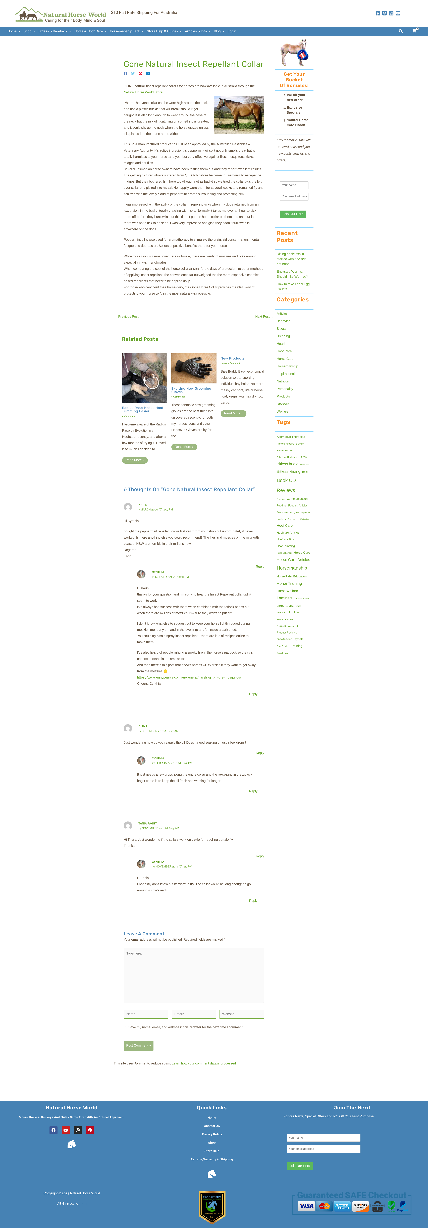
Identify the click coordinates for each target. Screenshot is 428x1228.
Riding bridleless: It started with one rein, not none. (292, 259)
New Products (233, 358)
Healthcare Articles (286, 519)
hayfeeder (305, 513)
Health (281, 344)
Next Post (264, 317)
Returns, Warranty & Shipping (212, 1159)
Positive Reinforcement (287, 626)
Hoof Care (284, 351)
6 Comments (178, 397)
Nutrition (283, 381)
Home (212, 1117)
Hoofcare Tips (285, 539)
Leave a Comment (230, 363)
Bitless (281, 329)
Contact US (212, 1126)
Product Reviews (287, 632)
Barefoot (300, 444)
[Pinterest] (140, 73)
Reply (260, 567)
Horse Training (289, 584)
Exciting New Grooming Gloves (191, 390)
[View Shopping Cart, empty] (416, 31)
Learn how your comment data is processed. (204, 1063)
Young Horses (282, 653)
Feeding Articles (298, 505)
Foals (280, 512)
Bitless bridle (287, 464)
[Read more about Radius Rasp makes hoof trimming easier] (144, 378)
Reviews (283, 404)
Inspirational (286, 374)
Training (296, 646)
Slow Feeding (283, 646)
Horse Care (285, 359)
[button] (18, 31)
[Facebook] (377, 13)
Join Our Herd (293, 214)
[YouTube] (397, 13)
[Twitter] (133, 73)
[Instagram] (391, 13)
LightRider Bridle (293, 606)
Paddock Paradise (285, 620)
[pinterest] (384, 13)
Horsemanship (287, 366)
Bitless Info (304, 465)
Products (283, 396)
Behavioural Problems (287, 457)
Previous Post (126, 317)
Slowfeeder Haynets (290, 639)
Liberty (280, 606)
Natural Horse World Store (143, 92)
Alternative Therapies (291, 437)
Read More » (134, 460)
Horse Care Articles (293, 560)
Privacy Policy (212, 1134)
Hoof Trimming (286, 546)
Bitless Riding (288, 472)
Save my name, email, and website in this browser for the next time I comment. (185, 1027)
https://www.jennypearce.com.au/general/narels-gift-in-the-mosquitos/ (189, 677)
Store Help (211, 1151)
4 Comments (128, 416)
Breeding (283, 336)
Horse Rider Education (292, 576)
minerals (281, 612)
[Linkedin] (148, 73)
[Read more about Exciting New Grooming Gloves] (194, 368)
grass (296, 512)
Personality (285, 389)
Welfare (282, 411)
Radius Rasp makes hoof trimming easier (143, 409)
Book (305, 472)
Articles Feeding (285, 444)
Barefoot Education (285, 451)
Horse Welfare (287, 591)
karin (142, 505)
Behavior (283, 321)
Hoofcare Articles (288, 532)
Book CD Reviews (286, 485)
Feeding (282, 505)
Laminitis (284, 598)
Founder (288, 513)
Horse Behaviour (284, 553)
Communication (297, 498)
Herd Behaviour (303, 519)
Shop (212, 1142)
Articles (282, 313)
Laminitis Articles (301, 599)
